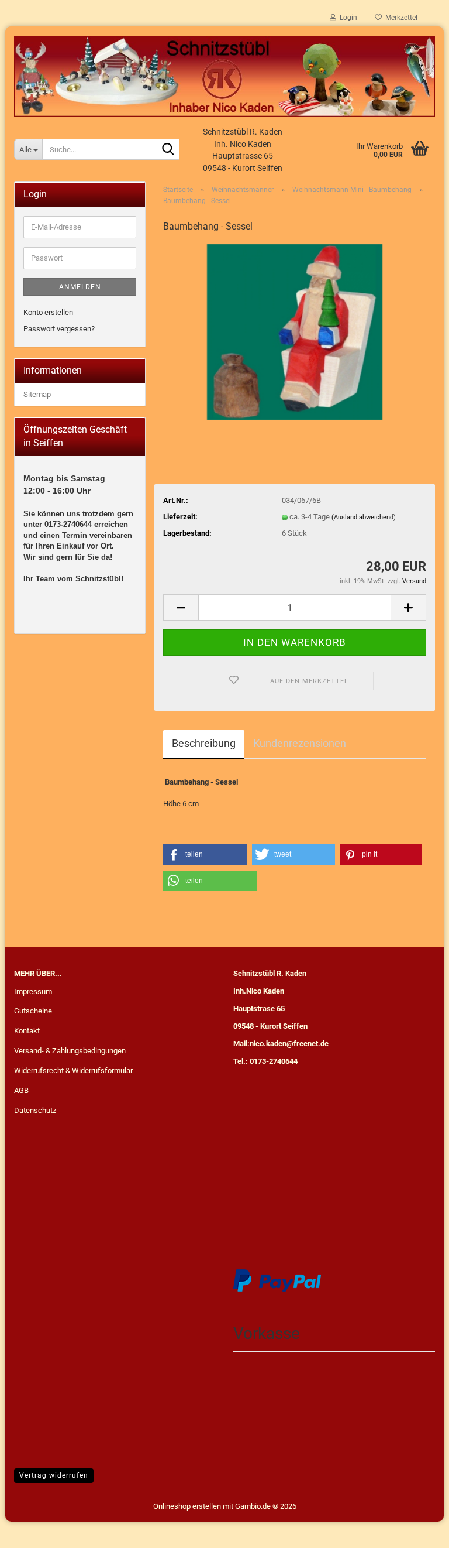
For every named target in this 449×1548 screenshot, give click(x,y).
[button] (180, 607)
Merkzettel (399, 17)
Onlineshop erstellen (187, 1506)
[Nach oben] (416, 1530)
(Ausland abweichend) (363, 517)
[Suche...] (168, 149)
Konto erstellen (48, 312)
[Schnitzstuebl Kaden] (224, 76)
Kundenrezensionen (299, 743)
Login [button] (346, 17)
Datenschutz (35, 1110)
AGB (21, 1090)
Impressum (33, 991)
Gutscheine (33, 1010)
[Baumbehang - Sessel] (294, 331)
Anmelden (80, 287)
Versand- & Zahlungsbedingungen (70, 1050)
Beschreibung (204, 743)
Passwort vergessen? (59, 328)
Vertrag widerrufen (53, 1475)
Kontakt (27, 1030)
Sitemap (37, 394)
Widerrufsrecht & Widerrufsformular (73, 1070)
